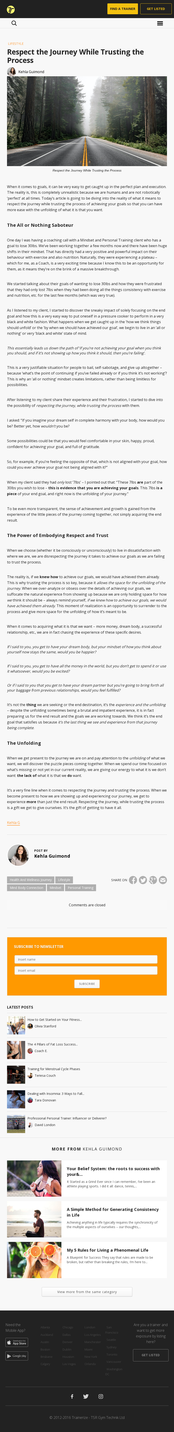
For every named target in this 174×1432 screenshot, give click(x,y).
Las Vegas (69, 1364)
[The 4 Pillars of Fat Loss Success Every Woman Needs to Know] (16, 1050)
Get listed (156, 9)
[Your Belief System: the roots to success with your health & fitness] (34, 1178)
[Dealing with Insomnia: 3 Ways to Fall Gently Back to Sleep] (16, 1099)
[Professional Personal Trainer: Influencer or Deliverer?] (16, 1124)
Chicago (68, 1327)
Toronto (111, 1354)
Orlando (90, 1364)
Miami (88, 1349)
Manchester (93, 1342)
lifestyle (64, 880)
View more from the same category (87, 1292)
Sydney (111, 1347)
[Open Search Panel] (14, 23)
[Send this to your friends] (163, 880)
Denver (67, 1342)
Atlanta (45, 1327)
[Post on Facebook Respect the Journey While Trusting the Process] (133, 880)
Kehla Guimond (52, 856)
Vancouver (113, 1362)
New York (91, 1357)
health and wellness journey (31, 880)
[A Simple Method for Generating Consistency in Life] (34, 1219)
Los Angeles (93, 1335)
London (90, 1327)
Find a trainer (122, 9)
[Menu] (161, 23)
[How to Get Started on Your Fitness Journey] (16, 1025)
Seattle (111, 1340)
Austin (45, 1342)
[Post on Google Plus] (153, 880)
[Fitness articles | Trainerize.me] (9, 9)
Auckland (47, 1335)
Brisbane (47, 1357)
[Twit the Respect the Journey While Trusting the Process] (143, 880)
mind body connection (26, 887)
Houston (68, 1357)
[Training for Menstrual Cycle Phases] (16, 1075)
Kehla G (13, 822)
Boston (45, 1349)
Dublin (67, 1349)
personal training (80, 887)
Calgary (45, 1364)
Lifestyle (16, 43)
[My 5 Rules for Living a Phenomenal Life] (34, 1260)
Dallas (66, 1335)
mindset (55, 887)
